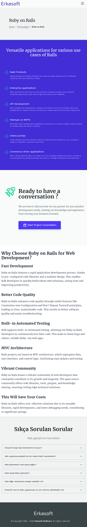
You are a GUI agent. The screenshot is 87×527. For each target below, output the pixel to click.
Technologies (23, 27)
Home (11, 27)
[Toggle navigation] (82, 3)
